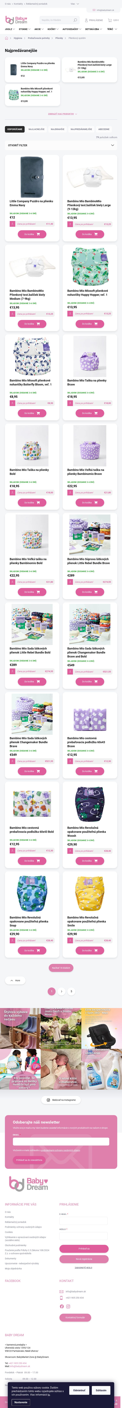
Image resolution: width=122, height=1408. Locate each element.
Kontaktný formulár (75, 1317)
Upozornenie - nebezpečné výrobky (22, 1263)
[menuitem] (10, 29)
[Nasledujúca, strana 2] (61, 991)
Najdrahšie (57, 129)
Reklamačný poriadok (36, 4)
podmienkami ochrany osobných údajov (60, 1150)
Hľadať (75, 20)
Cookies (9, 1232)
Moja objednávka (13, 1268)
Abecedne (103, 129)
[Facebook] (61, 1305)
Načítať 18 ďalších (61, 968)
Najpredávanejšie (81, 129)
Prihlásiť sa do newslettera (29, 1160)
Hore (17, 980)
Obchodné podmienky (15, 1245)
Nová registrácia (84, 1259)
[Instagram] (68, 1305)
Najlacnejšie (36, 129)
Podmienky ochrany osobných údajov (23, 1227)
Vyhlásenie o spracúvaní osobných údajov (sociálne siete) (25, 1239)
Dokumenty (10, 1258)
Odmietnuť (79, 1390)
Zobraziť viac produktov (61, 114)
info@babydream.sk (76, 1291)
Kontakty (18, 4)
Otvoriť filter (17, 145)
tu (49, 1394)
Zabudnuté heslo (83, 1268)
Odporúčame (14, 129)
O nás (8, 4)
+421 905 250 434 (75, 1297)
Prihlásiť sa (84, 1248)
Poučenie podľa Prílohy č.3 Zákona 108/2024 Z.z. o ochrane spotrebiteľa (27, 1252)
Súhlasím (101, 1390)
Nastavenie (20, 1402)
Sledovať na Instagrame (64, 1100)
